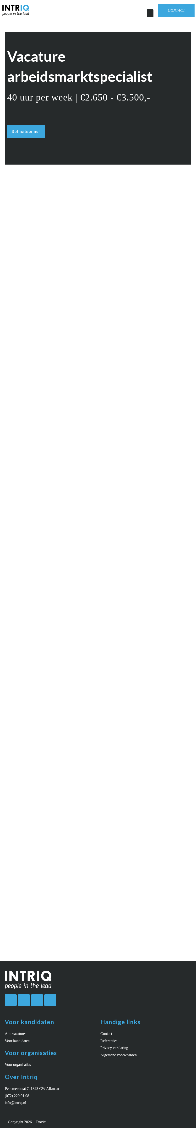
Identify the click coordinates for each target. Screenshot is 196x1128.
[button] (150, 13)
